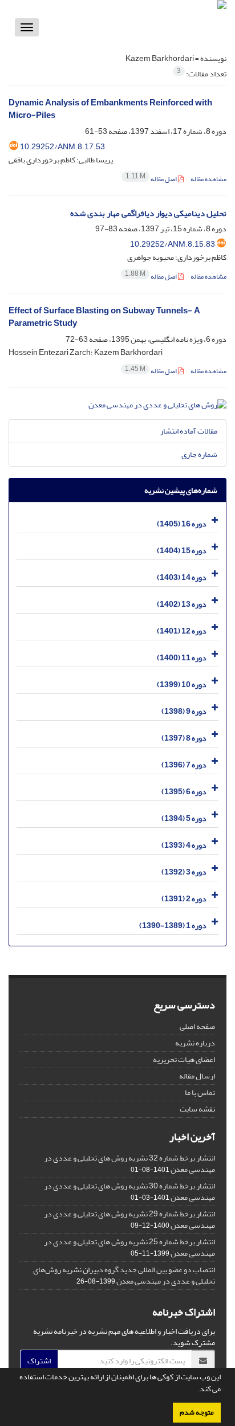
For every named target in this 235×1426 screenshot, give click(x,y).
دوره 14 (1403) (181, 577)
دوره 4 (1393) (183, 845)
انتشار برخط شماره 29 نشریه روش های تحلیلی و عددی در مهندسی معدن (129, 1219)
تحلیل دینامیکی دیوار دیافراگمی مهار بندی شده (148, 213)
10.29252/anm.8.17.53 (62, 146)
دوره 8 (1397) (183, 738)
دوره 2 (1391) (183, 898)
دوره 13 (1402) (181, 604)
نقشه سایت (197, 1109)
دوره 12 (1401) (181, 631)
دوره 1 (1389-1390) (172, 925)
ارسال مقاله (197, 1076)
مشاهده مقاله (208, 179)
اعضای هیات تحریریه (184, 1059)
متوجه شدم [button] (197, 1412)
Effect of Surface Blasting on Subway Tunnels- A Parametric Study (104, 317)
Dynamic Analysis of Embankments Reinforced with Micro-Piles (110, 109)
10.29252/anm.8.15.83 (172, 244)
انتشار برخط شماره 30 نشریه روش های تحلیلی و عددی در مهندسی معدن (129, 1191)
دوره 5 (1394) (183, 818)
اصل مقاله (151, 179)
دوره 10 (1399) (181, 684)
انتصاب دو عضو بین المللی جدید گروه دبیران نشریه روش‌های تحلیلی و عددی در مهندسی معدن (124, 1275)
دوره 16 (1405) (181, 524)
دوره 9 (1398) (183, 711)
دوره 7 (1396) (183, 765)
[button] (194, 1390)
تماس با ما (200, 1092)
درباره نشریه (195, 1043)
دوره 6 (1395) (183, 791)
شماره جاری (199, 454)
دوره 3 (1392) (183, 872)
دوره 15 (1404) (181, 550)
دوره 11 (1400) (181, 657)
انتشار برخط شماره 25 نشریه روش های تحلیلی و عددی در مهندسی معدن (129, 1247)
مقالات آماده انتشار (188, 431)
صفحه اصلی (197, 1026)
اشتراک (39, 1360)
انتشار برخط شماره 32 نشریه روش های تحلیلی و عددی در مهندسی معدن (129, 1163)
